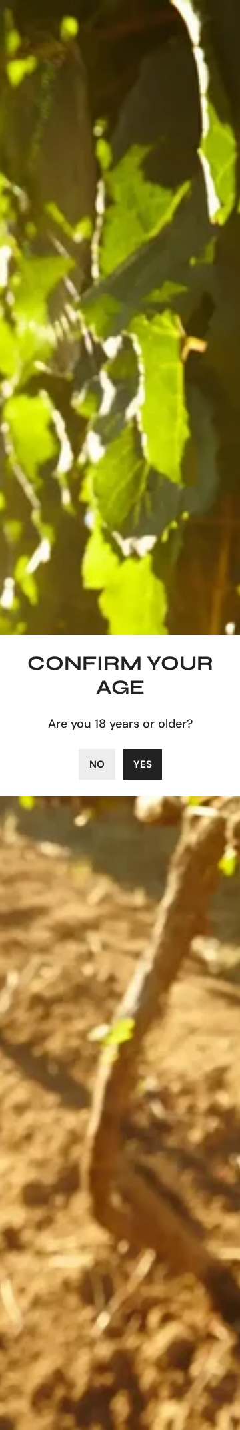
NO (97, 764)
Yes (142, 764)
